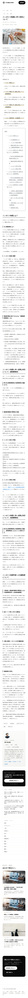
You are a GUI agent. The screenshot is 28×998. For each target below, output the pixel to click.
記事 (7, 10)
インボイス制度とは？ (13, 135)
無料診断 (22, 2)
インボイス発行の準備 (16, 166)
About (16, 991)
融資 (5, 849)
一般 (10, 10)
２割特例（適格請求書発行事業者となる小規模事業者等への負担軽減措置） (16, 193)
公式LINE (6, 764)
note (20, 761)
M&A (5, 823)
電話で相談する (9, 972)
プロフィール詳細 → (8, 761)
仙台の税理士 (11, 993)
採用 (23, 991)
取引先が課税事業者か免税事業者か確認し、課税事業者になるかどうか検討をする (16, 180)
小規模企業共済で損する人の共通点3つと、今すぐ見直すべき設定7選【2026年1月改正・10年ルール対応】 (13, 802)
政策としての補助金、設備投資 (11, 914)
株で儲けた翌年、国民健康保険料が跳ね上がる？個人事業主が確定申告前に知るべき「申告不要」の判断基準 (14, 813)
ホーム (4, 10)
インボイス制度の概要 (16, 142)
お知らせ (11, 991)
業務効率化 (6, 838)
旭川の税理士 (17, 993)
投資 (5, 836)
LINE (4, 726)
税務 (11, 13)
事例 (19, 991)
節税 (5, 846)
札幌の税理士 (5, 993)
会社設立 (6, 830)
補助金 (6, 851)
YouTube (14, 761)
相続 (5, 841)
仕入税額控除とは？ (15, 139)
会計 (7, 13)
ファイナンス (7, 825)
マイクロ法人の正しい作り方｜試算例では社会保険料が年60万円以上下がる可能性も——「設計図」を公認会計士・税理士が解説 (14, 807)
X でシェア (6, 723)
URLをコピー (10, 726)
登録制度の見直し (15, 207)
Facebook (12, 723)
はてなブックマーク (20, 723)
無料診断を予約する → (14, 780)
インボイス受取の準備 (16, 169)
